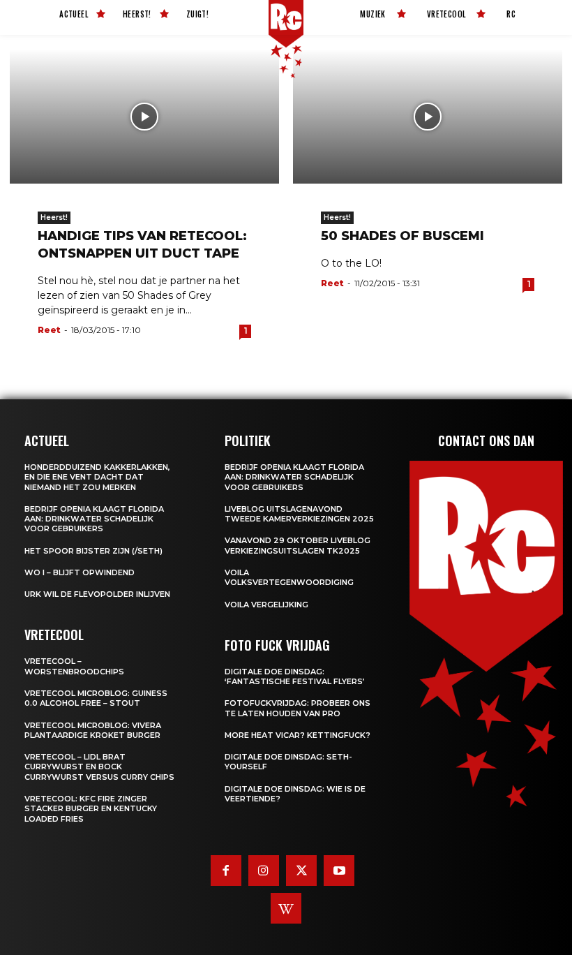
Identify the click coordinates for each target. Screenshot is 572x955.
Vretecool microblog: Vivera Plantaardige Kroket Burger (92, 730)
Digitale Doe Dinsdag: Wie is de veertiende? (295, 794)
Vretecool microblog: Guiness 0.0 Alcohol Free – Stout (95, 698)
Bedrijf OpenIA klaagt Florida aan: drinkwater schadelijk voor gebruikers (94, 519)
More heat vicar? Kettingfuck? (297, 735)
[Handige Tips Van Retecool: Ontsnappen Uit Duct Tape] (144, 116)
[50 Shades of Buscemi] (427, 116)
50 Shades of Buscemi (402, 236)
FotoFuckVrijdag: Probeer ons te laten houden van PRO (297, 708)
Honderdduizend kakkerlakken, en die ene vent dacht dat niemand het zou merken (97, 477)
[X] (301, 870)
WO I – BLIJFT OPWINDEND (79, 572)
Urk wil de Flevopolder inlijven (97, 594)
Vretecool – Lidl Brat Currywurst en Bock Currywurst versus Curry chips (99, 767)
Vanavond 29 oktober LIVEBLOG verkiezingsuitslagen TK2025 (297, 545)
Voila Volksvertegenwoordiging (289, 577)
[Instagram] (263, 870)
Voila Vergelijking (266, 604)
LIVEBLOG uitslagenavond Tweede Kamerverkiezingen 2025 (299, 514)
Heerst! (54, 217)
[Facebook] (226, 870)
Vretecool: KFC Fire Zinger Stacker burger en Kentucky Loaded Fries (90, 809)
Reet (49, 330)
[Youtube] (339, 870)
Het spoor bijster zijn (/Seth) (93, 551)
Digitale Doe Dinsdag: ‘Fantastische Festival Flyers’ (295, 676)
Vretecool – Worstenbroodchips (74, 666)
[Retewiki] (286, 908)
